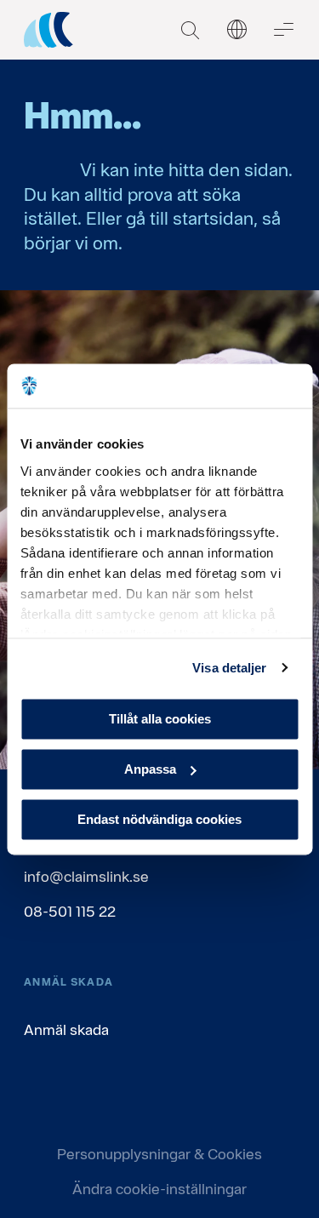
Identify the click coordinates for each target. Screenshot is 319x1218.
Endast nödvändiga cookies (159, 819)
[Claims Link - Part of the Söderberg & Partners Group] (49, 30)
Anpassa (150, 769)
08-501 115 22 (70, 911)
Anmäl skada (66, 1029)
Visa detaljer (229, 667)
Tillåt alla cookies (160, 719)
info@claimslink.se (86, 876)
